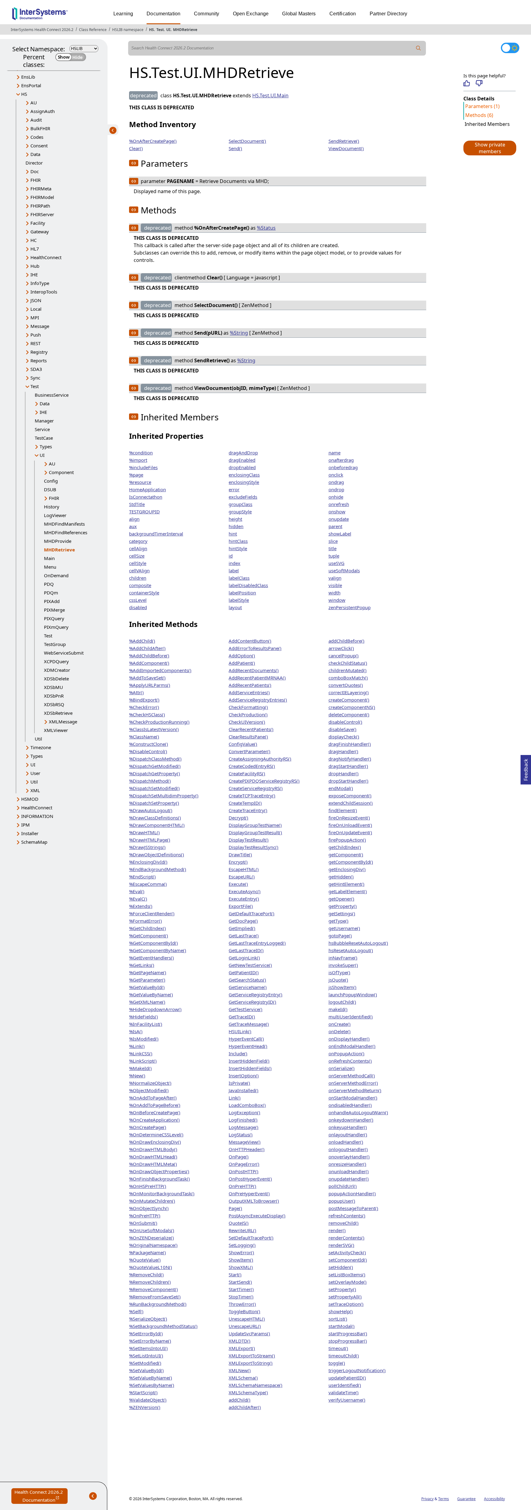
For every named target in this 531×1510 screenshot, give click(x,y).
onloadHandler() (345, 1142)
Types (46, 446)
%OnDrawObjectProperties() (159, 1171)
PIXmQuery (56, 627)
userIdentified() (344, 1385)
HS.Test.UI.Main (270, 95)
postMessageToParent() (353, 1208)
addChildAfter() (245, 1407)
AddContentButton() (250, 641)
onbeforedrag (343, 467)
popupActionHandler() (352, 1193)
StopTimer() (241, 1297)
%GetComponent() (148, 935)
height (235, 519)
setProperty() (342, 1289)
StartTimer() (241, 1289)
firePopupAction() (347, 840)
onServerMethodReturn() (354, 1090)
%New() (137, 1075)
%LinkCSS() (140, 1053)
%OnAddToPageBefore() (154, 1105)
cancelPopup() (343, 655)
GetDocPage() (243, 921)
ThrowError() (242, 1304)
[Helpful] (466, 83)
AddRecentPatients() (250, 685)
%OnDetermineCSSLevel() (156, 1134)
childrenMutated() (347, 670)
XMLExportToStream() (252, 1355)
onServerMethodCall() (351, 1075)
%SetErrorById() (146, 1333)
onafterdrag (341, 460)
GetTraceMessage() (249, 1024)
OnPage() (239, 1157)
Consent (39, 145)
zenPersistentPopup (349, 607)
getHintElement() (346, 884)
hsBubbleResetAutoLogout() (358, 943)
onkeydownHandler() (350, 1120)
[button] (489, 148)
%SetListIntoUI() (146, 1355)
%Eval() (136, 891)
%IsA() (136, 1031)
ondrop (336, 489)
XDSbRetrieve (58, 713)
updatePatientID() (347, 1378)
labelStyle (239, 600)
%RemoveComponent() (153, 1289)
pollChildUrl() (342, 1186)
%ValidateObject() (148, 1400)
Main (49, 558)
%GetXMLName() (147, 1002)
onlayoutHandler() (347, 1134)
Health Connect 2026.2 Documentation (41, 1496)
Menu (50, 567)
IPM (25, 825)
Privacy (427, 1498)
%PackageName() (147, 1252)
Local (35, 309)
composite (140, 585)
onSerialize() (341, 1068)
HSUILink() (240, 1031)
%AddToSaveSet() (147, 678)
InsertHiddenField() (249, 1061)
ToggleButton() (244, 1311)
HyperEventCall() (246, 1039)
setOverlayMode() (347, 1282)
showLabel (339, 534)
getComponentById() (350, 862)
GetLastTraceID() (246, 950)
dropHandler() (343, 773)
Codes (36, 137)
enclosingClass (244, 475)
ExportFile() (241, 906)
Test (160, 29)
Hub (34, 266)
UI (168, 29)
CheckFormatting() (248, 707)
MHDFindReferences (65, 532)
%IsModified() (144, 1039)
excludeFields (243, 497)
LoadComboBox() (247, 1105)
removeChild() (343, 1223)
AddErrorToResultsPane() (255, 648)
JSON (35, 300)
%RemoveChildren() (150, 1282)
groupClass (240, 504)
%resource (140, 482)
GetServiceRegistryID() (252, 1002)
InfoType (39, 283)
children (137, 578)
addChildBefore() (346, 641)
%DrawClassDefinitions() (155, 818)
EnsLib (28, 77)
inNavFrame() (342, 958)
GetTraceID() (242, 1017)
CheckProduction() (248, 714)
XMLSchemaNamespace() (255, 1385)
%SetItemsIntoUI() (148, 1348)
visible (335, 585)
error (234, 489)
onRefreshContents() (350, 1061)
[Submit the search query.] (418, 48)
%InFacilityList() (145, 1024)
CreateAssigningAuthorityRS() (260, 759)
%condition (141, 452)
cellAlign (138, 548)
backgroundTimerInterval (156, 534)
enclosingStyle (244, 482)
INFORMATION (37, 816)
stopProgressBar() (347, 1341)
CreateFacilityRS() (247, 773)
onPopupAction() (346, 1053)
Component (61, 472)
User (35, 773)
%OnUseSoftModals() (151, 1230)
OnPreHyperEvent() (249, 1193)
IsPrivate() (239, 1083)
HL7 (34, 249)
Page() (235, 1208)
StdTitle (137, 504)
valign (334, 578)
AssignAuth (42, 111)
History (51, 507)
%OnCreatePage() (147, 1127)
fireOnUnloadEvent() (350, 825)
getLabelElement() (347, 891)
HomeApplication (147, 489)
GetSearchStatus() (247, 980)
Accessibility (494, 1498)
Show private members (490, 148)
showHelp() (340, 1311)
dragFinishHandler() (349, 744)
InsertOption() (244, 1075)
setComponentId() (347, 1260)
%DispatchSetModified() (154, 788)
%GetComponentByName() (157, 950)
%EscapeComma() (148, 884)
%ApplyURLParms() (149, 685)
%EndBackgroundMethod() (157, 869)
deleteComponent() (348, 714)
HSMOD (29, 799)
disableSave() (342, 729)
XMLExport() (242, 1348)
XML (35, 790)
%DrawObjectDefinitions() (156, 854)
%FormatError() (145, 921)
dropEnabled (242, 467)
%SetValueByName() (150, 1378)
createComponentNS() (351, 707)
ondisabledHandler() (350, 1105)
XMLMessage (63, 721)
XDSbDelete (56, 678)
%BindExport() (144, 700)
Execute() (238, 884)
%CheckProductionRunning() (159, 722)
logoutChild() (342, 1002)
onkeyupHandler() (347, 1127)
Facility (37, 223)
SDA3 (36, 369)
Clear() (136, 148)
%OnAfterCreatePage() (153, 141)
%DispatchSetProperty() (154, 803)
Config (51, 481)
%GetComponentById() (153, 943)
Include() (238, 1053)
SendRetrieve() (343, 141)
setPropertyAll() (345, 1297)
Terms (443, 1498)
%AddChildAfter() (147, 648)
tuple (333, 556)
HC (33, 240)
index (234, 563)
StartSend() (240, 1282)
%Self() (136, 1311)
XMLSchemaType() (248, 1392)
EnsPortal (31, 85)
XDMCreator (57, 670)
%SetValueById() (146, 1370)
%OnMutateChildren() (152, 1201)
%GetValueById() (147, 987)
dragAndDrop (243, 452)
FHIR (35, 180)
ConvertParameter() (249, 751)
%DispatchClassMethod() (155, 759)
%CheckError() (144, 707)
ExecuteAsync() (245, 891)
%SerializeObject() (148, 1319)
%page (136, 475)
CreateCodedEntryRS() (252, 766)
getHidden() (341, 877)
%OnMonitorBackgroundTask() (162, 1193)
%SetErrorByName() (150, 1341)
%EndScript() (142, 877)
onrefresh (338, 504)
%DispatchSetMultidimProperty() (164, 795)
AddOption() (242, 655)
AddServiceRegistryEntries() (258, 700)
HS (151, 29)
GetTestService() (245, 1009)
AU (33, 102)
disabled (138, 607)
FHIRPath (40, 206)
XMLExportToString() (251, 1363)
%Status (266, 227)
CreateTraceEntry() (248, 810)
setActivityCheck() (347, 1252)
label (234, 570)
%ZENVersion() (144, 1407)
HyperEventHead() (248, 1046)
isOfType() (339, 972)
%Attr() (136, 692)
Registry (39, 352)
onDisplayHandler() (349, 1039)
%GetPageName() (147, 972)
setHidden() (340, 1267)
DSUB (50, 489)
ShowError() (241, 1252)
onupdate (338, 519)
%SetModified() (145, 1363)
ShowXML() (241, 1267)
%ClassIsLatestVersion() (154, 729)
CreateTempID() (245, 803)
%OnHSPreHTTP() (147, 1186)
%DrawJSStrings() (147, 847)
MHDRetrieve (185, 29)
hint (233, 534)
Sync (35, 378)
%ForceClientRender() (152, 913)
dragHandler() (343, 751)
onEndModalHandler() (352, 1046)
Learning (123, 13)
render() (337, 1230)
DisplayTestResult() (249, 840)
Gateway (39, 231)
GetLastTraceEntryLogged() (257, 943)
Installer (29, 833)
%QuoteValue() (145, 1260)
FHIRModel (42, 197)
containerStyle (144, 593)
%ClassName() (144, 737)
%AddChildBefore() (149, 655)
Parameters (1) (482, 106)
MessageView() (245, 1142)
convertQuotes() (345, 685)
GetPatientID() (244, 972)
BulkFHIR (40, 128)
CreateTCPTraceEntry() (252, 795)
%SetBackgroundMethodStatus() (163, 1326)
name (334, 452)
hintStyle (238, 548)
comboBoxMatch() (348, 678)
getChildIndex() (344, 847)
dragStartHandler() (348, 766)
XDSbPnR (54, 696)
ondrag (336, 482)
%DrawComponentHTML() (157, 825)
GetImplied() (242, 928)
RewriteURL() (242, 1230)
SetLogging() (242, 1245)
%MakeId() (140, 1068)
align (134, 519)
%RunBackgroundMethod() (158, 1304)
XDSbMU (53, 687)
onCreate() (339, 1024)
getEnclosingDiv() (347, 869)
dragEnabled (242, 460)
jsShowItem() (342, 987)
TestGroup (55, 644)
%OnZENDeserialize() (151, 1238)
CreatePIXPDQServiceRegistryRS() (264, 781)
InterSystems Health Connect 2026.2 (42, 29)
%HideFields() (143, 1017)
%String (239, 332)
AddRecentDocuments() (254, 670)
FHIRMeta (40, 188)
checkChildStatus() (347, 663)
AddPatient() (242, 663)
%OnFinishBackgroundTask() (159, 1179)
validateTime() (343, 1392)
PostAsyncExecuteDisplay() (257, 1215)
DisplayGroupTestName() (255, 825)
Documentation (163, 13)
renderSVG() (341, 1245)
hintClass (238, 541)
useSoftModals (344, 570)
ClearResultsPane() (248, 737)
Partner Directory (388, 13)
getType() (338, 921)
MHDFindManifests (64, 524)
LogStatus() (241, 1134)
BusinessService (52, 395)
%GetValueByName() (151, 994)
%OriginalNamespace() (153, 1245)
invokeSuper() (343, 965)
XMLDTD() (239, 1341)
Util (38, 739)
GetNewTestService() (250, 965)
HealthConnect (45, 257)
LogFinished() (243, 1120)
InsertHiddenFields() (250, 1068)
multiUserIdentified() (350, 1017)
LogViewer (55, 515)
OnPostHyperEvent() (250, 1179)
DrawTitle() (240, 854)
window (336, 600)
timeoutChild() (343, 1355)
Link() (235, 1098)
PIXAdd (52, 601)
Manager (44, 421)
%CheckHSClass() (147, 714)
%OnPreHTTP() (144, 1215)
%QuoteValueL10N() (150, 1267)
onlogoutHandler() (348, 1149)
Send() (235, 148)
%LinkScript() (143, 1061)
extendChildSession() (350, 803)
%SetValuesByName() (151, 1385)
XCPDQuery (56, 661)
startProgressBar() (347, 1333)
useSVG (336, 563)
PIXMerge (54, 610)
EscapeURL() (242, 877)
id (231, 556)
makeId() (338, 1009)
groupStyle (240, 511)
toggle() (336, 1363)
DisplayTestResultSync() (253, 847)
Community (206, 13)
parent (335, 526)
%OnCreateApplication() (154, 1120)
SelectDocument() (247, 141)
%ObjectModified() (149, 1090)
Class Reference (93, 29)
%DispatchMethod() (150, 781)
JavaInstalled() (243, 1090)
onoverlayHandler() (349, 1157)
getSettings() (341, 913)
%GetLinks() (141, 965)
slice (333, 541)
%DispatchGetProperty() (154, 773)
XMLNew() (240, 1370)
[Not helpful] (479, 83)
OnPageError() (244, 1164)
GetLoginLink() (244, 958)
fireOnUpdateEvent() (350, 832)
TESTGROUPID (144, 511)
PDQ (49, 584)
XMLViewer (56, 730)
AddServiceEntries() (249, 692)
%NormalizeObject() (150, 1083)
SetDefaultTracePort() (251, 1238)
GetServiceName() (248, 987)
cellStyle (137, 563)
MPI (34, 317)
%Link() (137, 1046)
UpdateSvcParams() (249, 1333)
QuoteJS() (239, 1223)
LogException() (244, 1112)
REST (35, 343)
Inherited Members (487, 124)
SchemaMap (34, 842)
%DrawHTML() (144, 832)
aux (133, 526)
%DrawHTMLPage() (149, 840)
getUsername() (344, 928)
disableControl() (345, 722)
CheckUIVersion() (247, 722)
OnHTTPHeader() (247, 1149)
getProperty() (342, 906)
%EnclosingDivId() (148, 862)
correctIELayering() (348, 692)
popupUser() (341, 1201)
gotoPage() (340, 935)
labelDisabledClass (248, 585)
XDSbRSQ (54, 704)
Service (42, 429)
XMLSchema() (243, 1378)
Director (34, 163)
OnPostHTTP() (243, 1171)
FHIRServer (42, 214)
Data (35, 154)
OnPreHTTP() (242, 1186)
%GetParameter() (147, 980)
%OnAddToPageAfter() (153, 1098)
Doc (34, 171)
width (334, 593)
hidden (236, 526)
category (138, 541)
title (332, 548)
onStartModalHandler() (352, 1098)
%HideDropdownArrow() (155, 1009)
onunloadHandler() (348, 1171)
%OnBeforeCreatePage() (154, 1112)
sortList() (337, 1319)
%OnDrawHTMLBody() (153, 1149)
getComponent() (345, 854)
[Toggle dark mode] (510, 48)
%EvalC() (138, 899)
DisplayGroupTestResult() (255, 832)
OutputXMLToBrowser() (254, 1201)
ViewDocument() (346, 148)
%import (138, 460)
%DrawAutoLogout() (150, 810)
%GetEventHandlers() (151, 958)
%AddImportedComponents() (160, 670)
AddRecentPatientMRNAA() (257, 678)
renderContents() (346, 1238)
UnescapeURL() (245, 1326)
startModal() (341, 1326)
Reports (38, 360)
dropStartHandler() (348, 781)
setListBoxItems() (346, 1274)
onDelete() (339, 1031)
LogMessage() (243, 1127)
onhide (335, 497)
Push (35, 335)
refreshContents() (346, 1215)
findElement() (342, 810)
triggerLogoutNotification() (357, 1370)
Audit (36, 120)
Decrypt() (238, 818)
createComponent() (348, 700)
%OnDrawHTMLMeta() (153, 1164)
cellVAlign (139, 570)
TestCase (44, 438)
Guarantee (466, 1498)
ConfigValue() (243, 744)
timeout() (338, 1348)
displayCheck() (343, 737)
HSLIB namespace (128, 29)
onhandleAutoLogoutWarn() (358, 1112)
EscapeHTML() (244, 869)
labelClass (239, 578)
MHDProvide (57, 541)
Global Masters (299, 13)
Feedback (525, 768)
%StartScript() (143, 1392)
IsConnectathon (145, 497)
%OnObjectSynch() (149, 1208)
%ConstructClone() (148, 744)
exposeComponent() (350, 795)
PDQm (51, 593)
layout (235, 607)
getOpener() (341, 899)
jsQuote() (338, 980)
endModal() (340, 788)
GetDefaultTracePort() (251, 913)
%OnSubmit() (143, 1223)
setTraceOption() (346, 1304)
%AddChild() (142, 641)
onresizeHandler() (347, 1164)
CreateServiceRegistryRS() (256, 788)
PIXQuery (54, 618)
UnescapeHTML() (247, 1319)
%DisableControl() (148, 751)
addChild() (239, 1400)
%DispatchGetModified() (155, 766)
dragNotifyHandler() (349, 759)
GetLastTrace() (244, 935)
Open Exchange (251, 13)
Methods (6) (479, 115)
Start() (235, 1274)
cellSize (136, 556)
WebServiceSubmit (64, 653)
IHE (34, 274)
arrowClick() (341, 648)
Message (39, 326)
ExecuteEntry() (244, 899)
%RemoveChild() (146, 1274)
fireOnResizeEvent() (349, 818)
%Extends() (140, 906)
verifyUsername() (346, 1400)
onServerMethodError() (353, 1083)
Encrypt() (238, 862)
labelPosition (242, 593)
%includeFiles (143, 467)
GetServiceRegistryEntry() (255, 994)
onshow (336, 511)
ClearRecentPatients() (251, 729)
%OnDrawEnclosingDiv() (155, 1142)
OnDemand (56, 575)
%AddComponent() (149, 663)
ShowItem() (241, 1260)
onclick (335, 475)
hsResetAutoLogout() (350, 950)
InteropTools (43, 292)
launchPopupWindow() (352, 994)
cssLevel (138, 600)
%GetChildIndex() (147, 928)
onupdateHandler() (348, 1179)
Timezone (40, 747)
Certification (342, 13)
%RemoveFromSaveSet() (155, 1297)
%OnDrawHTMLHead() (153, 1157)
